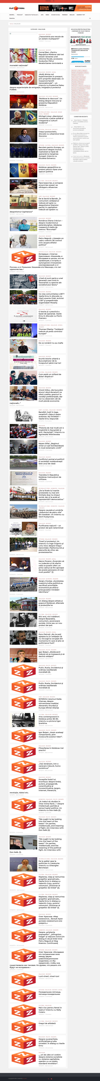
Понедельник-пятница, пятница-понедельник (50, 993)
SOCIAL (54, 72)
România (87, 99)
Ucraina (74, 108)
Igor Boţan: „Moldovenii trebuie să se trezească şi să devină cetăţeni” (51, 654)
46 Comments (20, 945)
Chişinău (75, 75)
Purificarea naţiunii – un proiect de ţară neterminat (51, 527)
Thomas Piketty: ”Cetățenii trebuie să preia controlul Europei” (51, 331)
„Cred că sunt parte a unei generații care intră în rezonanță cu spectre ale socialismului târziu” (51, 281)
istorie (81, 86)
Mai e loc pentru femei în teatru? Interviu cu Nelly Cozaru (50, 1010)
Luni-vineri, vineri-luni (49, 976)
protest (86, 92)
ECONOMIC (49, 579)
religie (74, 97)
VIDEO (47, 14)
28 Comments (49, 1048)
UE (79, 108)
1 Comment (48, 41)
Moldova (87, 86)
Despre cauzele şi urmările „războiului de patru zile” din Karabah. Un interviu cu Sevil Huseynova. (51, 513)
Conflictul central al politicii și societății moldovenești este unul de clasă (51, 461)
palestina (75, 90)
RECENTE (48, 34)
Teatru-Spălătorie (82, 103)
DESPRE (11, 14)
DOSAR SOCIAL (55, 14)
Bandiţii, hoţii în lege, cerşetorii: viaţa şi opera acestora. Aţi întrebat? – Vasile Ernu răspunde (50, 415)
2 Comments (49, 174)
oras (88, 88)
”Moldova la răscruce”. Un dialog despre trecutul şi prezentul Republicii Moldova (50, 102)
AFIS (42, 14)
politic (74, 92)
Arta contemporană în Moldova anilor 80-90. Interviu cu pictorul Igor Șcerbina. (50, 720)
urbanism (85, 108)
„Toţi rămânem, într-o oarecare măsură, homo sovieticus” (50, 766)
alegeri (85, 70)
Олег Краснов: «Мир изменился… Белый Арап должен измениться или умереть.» (51, 919)
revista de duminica (78, 99)
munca (74, 88)
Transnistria (75, 105)
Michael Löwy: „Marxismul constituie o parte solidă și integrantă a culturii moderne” (51, 119)
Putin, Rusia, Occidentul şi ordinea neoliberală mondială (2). (51, 670)
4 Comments (48, 125)
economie (75, 79)
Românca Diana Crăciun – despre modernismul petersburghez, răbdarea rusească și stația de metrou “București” (50, 225)
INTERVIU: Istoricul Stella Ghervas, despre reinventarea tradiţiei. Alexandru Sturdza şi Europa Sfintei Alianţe (50, 703)
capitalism (80, 73)
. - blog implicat (77, 120)
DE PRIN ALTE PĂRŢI (44, 112)
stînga (74, 103)
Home (11, 23)
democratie (75, 77)
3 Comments (19, 160)
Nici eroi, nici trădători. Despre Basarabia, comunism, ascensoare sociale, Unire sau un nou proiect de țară (50, 621)
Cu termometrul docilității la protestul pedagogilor (79, 128)
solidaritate (85, 101)
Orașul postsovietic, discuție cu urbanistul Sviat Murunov (51, 134)
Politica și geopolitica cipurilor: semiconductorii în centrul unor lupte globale (81, 138)
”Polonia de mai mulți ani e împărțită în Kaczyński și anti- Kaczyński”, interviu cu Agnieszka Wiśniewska (52, 431)
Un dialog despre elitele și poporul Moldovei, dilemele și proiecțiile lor (51, 603)
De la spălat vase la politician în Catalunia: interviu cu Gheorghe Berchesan (49, 864)
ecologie (83, 77)
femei (81, 83)
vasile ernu (75, 110)
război (78, 101)
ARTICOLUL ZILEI (43, 252)
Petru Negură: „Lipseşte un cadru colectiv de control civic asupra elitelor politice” (51, 241)
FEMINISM (64, 14)
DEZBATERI (54, 488)
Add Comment (20, 67)
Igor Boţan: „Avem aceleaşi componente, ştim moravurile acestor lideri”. (51, 734)
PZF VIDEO (49, 96)
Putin (80, 94)
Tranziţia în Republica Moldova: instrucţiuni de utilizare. (50, 477)
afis (80, 70)
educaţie (82, 79)
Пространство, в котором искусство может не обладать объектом (51, 185)
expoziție (75, 83)
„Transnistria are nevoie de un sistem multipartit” (51, 38)
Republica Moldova (83, 97)
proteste (75, 94)
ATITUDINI (41, 129)
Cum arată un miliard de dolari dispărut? (50, 375)
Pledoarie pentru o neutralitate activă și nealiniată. (80, 121)
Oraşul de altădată (47, 1023)
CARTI (40, 196)
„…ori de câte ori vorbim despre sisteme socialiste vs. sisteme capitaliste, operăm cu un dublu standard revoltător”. (50, 1059)
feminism (75, 86)
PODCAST (20, 14)
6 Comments (48, 996)
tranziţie (83, 105)
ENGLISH (72, 14)
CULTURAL (48, 145)
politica (79, 92)
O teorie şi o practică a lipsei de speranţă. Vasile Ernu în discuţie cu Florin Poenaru (50, 315)
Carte (87, 73)
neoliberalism (81, 88)
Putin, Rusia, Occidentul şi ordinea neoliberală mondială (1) (51, 685)
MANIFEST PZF (81, 14)
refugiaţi (86, 94)
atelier (74, 73)
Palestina (12, 18)
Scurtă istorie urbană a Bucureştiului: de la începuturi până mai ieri (50, 361)
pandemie (82, 90)
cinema (81, 75)
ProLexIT (25, 1078)
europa (74, 81)
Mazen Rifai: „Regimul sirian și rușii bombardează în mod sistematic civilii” (51, 445)
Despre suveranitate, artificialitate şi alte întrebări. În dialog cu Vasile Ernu (52, 1042)
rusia (74, 101)
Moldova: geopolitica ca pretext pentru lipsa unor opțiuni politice (50, 169)
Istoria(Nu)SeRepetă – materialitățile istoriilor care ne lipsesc (80, 151)
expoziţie (80, 81)
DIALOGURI (42, 34)
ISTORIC (60, 325)
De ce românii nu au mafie (51, 343)
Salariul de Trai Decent (31, 14)
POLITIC (48, 165)
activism (75, 70)
